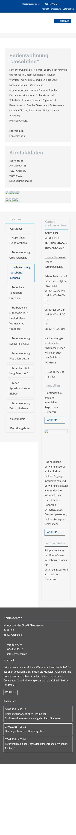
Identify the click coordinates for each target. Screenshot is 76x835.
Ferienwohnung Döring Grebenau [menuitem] (19, 406)
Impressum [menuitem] (56, 9)
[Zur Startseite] (15, 22)
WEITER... (10, 692)
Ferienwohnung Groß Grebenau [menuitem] (19, 255)
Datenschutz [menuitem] (68, 9)
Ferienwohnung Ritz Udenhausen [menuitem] (19, 356)
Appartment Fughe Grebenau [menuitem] (18, 240)
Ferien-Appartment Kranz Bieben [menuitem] (19, 388)
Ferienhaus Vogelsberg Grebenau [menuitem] (16, 293)
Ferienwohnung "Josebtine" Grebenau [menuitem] (20, 272)
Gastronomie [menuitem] (17, 419)
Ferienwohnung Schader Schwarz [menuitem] (19, 341)
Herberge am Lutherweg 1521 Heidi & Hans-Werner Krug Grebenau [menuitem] (19, 318)
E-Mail (51, 376)
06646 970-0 (56, 372)
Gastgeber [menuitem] (16, 229)
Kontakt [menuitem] (45, 9)
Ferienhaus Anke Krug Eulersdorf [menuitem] (20, 371)
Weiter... (53, 420)
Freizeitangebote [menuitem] (20, 428)
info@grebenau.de (30, 4)
